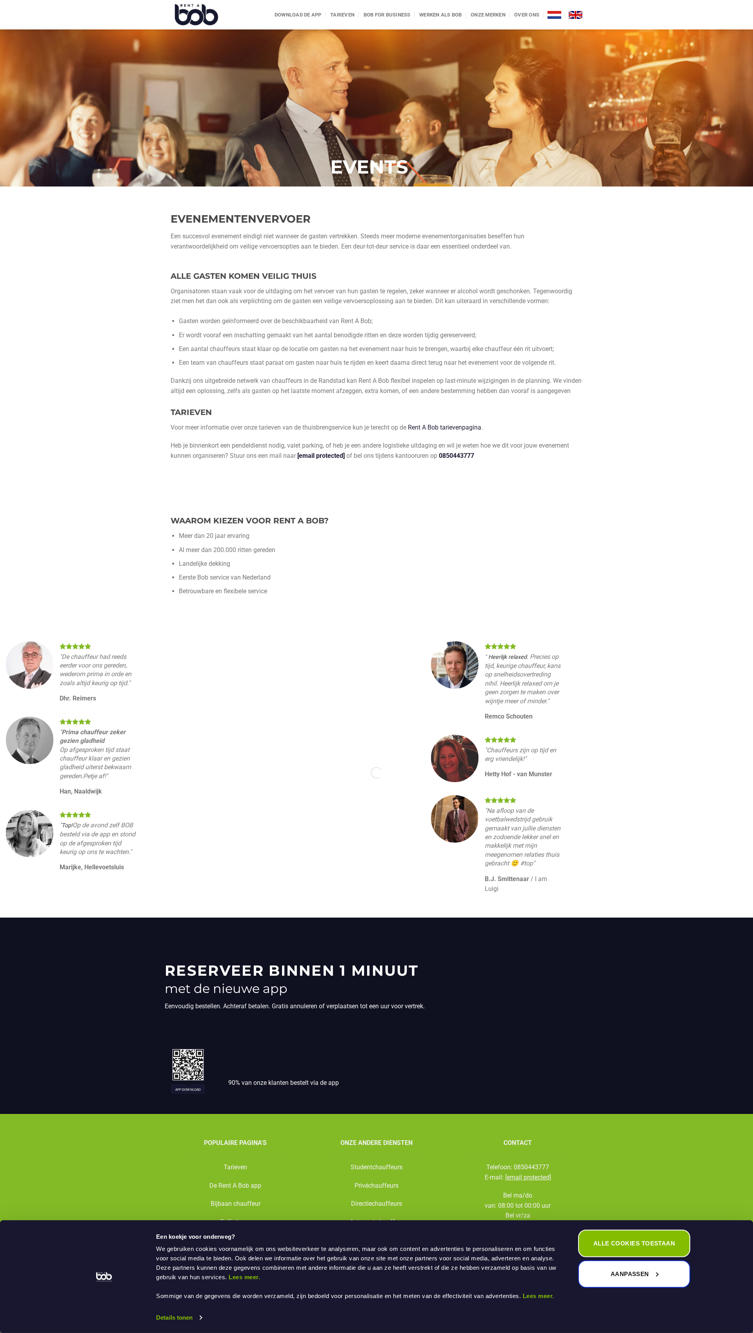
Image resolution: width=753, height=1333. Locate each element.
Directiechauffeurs (376, 1203)
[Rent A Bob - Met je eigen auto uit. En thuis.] (208, 14)
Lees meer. (244, 1277)
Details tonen (174, 1317)
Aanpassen (630, 1273)
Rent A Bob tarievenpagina (444, 427)
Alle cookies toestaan (634, 1243)
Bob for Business (387, 15)
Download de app (298, 15)
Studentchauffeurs (376, 1167)
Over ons (526, 15)
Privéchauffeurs (376, 1185)
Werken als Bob (440, 15)
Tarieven (342, 15)
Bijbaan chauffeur (235, 1203)
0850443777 (456, 455)
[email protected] (321, 455)
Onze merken (488, 15)
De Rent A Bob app (235, 1185)
